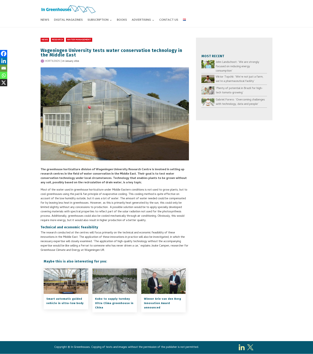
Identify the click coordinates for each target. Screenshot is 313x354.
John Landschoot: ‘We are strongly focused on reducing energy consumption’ (237, 66)
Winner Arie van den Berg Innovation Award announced (162, 303)
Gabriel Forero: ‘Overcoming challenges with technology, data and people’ (240, 102)
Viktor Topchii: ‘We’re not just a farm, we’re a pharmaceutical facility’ (239, 79)
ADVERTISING (141, 21)
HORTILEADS (52, 61)
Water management (79, 40)
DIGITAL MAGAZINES (68, 21)
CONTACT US (168, 21)
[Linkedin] (3, 60)
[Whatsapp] (3, 75)
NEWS (45, 21)
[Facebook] (3, 53)
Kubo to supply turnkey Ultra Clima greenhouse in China (114, 303)
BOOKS (122, 21)
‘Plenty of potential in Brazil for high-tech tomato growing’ (239, 90)
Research (57, 40)
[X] (3, 82)
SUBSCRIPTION (97, 21)
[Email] (3, 68)
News (45, 40)
